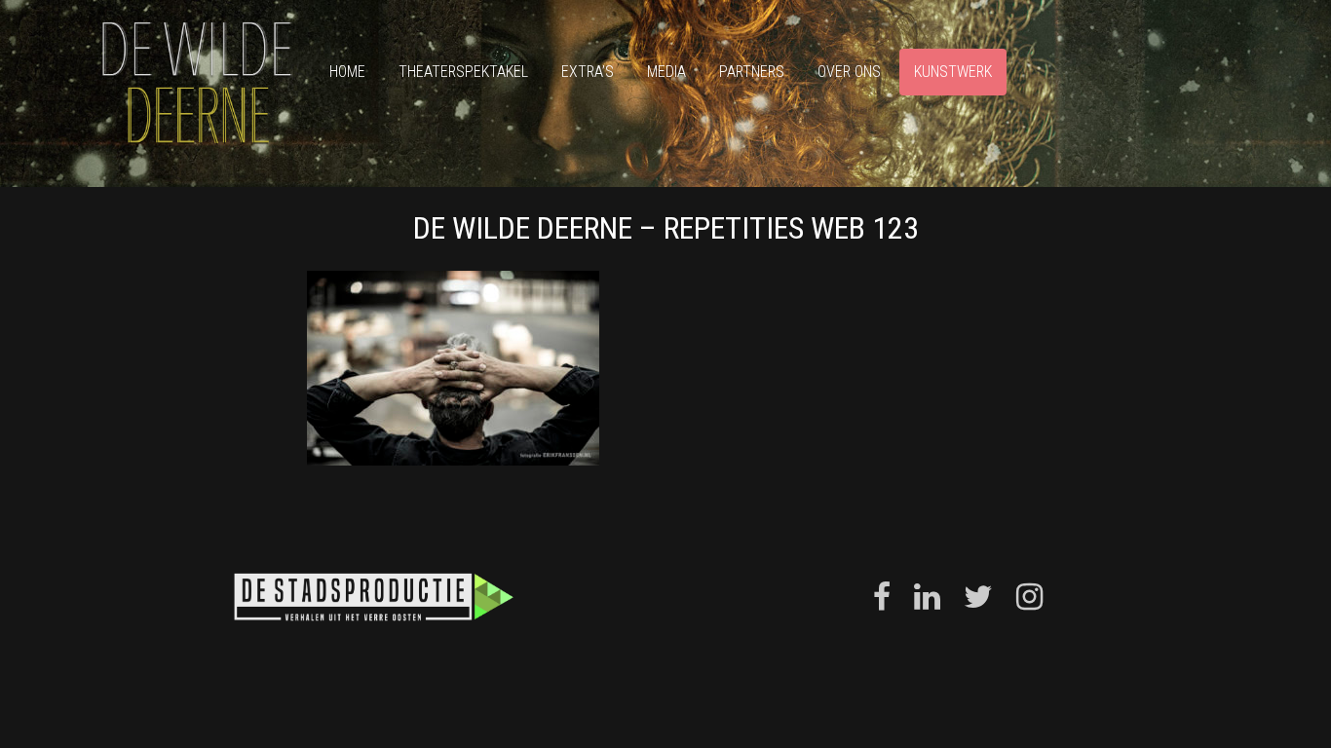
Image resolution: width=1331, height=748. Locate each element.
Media (666, 71)
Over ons (849, 71)
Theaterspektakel (463, 71)
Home (347, 71)
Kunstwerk (953, 71)
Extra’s (587, 71)
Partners (751, 71)
